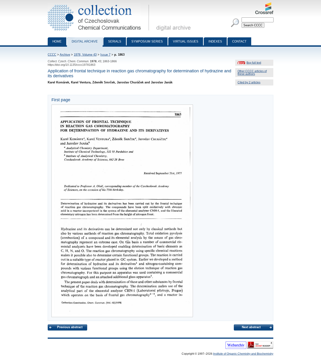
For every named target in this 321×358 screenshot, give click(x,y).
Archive (65, 54)
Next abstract (251, 327)
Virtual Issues (185, 41)
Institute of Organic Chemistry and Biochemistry (243, 353)
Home (57, 41)
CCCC (52, 54)
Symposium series (147, 41)
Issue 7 (105, 54)
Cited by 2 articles (249, 82)
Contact (239, 41)
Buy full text (254, 62)
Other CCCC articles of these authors (252, 72)
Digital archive (85, 41)
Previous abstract (69, 327)
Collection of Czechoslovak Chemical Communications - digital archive (100, 4)
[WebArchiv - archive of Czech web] (236, 347)
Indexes (215, 41)
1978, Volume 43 (85, 54)
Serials (114, 41)
